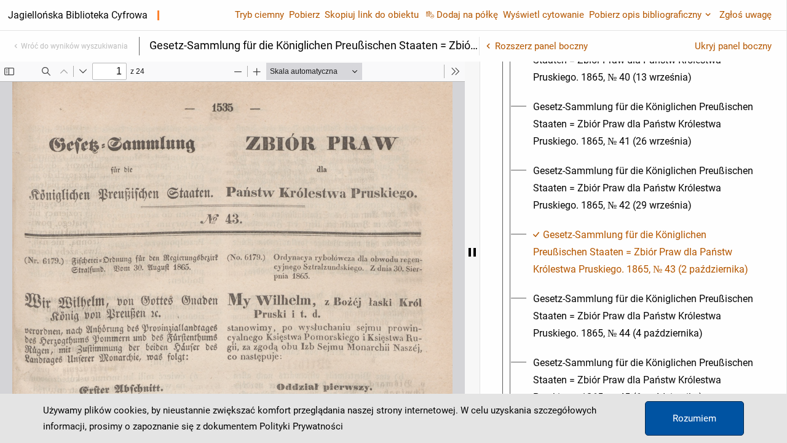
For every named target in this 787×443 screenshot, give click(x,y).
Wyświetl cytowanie (543, 14)
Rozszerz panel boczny (541, 46)
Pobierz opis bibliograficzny (645, 14)
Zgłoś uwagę (745, 14)
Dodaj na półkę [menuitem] (467, 14)
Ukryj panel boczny (733, 46)
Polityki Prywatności (301, 426)
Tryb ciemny (259, 14)
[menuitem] (644, 124)
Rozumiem (694, 418)
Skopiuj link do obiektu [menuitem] (372, 14)
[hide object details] (472, 252)
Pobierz (304, 14)
